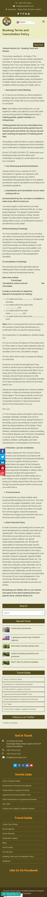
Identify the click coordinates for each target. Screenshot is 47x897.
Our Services (7, 852)
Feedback (6, 861)
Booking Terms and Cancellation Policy (18, 856)
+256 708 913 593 (13, 750)
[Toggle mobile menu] (43, 21)
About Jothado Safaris (13, 679)
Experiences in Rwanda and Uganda (18, 684)
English (22, 22)
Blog (4, 843)
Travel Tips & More (10, 824)
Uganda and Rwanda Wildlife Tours (18, 694)
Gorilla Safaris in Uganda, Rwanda (17, 689)
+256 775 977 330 (13, 754)
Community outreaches (21, 628)
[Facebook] (20, 13)
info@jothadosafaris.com (16, 757)
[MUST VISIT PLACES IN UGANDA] (6, 663)
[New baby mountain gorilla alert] (6, 647)
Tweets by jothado (10, 723)
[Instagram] (23, 13)
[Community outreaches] (6, 630)
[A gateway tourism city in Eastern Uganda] (6, 638)
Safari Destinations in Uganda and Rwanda (21, 699)
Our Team (8, 704)
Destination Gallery (10, 838)
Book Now (38, 45)
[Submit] (42, 613)
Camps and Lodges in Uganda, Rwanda (20, 709)
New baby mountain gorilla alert (25, 646)
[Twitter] (18, 13)
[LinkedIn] (26, 13)
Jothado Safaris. (15, 891)
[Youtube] (29, 13)
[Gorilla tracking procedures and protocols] (6, 654)
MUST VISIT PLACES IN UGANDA (24, 662)
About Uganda (8, 829)
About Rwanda (8, 834)
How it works (7, 847)
